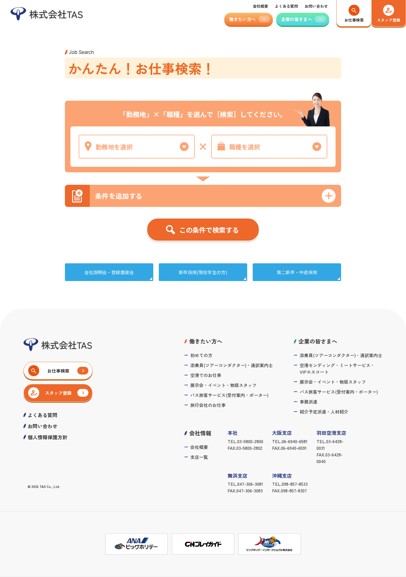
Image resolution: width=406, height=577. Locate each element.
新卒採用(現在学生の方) (203, 272)
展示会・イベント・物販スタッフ (223, 385)
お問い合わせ (316, 6)
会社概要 (260, 6)
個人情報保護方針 (47, 437)
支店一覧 (199, 457)
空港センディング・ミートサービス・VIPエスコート (337, 368)
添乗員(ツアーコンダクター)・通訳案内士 (231, 365)
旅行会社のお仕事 (208, 405)
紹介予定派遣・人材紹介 (324, 411)
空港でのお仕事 (205, 375)
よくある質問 (286, 6)
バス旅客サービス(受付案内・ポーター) (229, 395)
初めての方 (201, 355)
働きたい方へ (205, 341)
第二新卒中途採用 (297, 272)
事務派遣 (308, 401)
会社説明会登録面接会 (109, 272)
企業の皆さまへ (318, 341)
